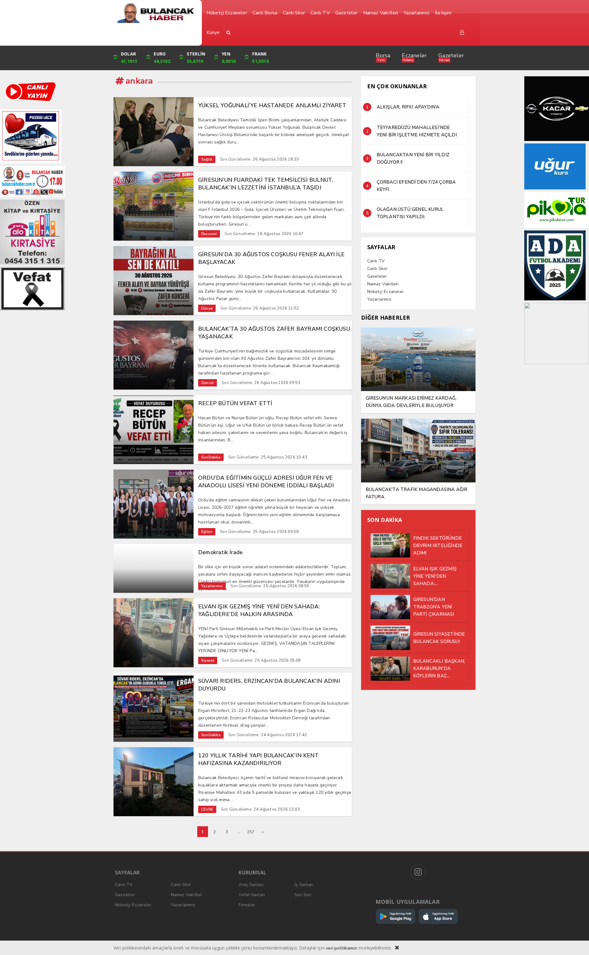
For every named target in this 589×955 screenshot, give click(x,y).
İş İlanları (303, 885)
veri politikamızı (341, 948)
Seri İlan (302, 895)
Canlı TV (376, 261)
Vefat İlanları (252, 895)
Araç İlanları (251, 885)
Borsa (383, 55)
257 (251, 832)
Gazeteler (451, 55)
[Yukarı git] (576, 942)
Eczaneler (414, 55)
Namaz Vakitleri (383, 284)
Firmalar (247, 905)
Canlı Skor (377, 269)
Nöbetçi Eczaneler (385, 292)
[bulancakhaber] (155, 13)
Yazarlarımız (379, 299)
